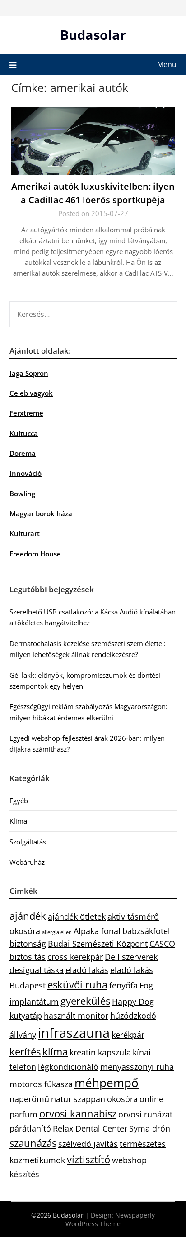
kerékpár (128, 1034)
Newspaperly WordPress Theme (110, 1219)
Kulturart (24, 533)
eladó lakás (86, 969)
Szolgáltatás (27, 841)
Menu (167, 64)
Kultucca (23, 433)
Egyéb (18, 800)
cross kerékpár (75, 956)
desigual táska (36, 969)
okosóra (122, 1098)
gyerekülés (85, 1001)
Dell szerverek (131, 956)
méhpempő (106, 1082)
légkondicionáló (68, 1066)
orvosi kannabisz (77, 1114)
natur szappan (78, 1098)
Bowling (22, 493)
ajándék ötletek (77, 916)
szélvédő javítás (88, 1143)
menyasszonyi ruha (137, 1066)
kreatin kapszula (100, 1052)
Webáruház (27, 862)
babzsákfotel (146, 930)
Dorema (22, 453)
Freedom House (35, 553)
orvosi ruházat (145, 1114)
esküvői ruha (77, 985)
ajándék (27, 916)
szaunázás (32, 1143)
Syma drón (149, 1128)
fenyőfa (123, 985)
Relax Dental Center (90, 1128)
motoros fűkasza (41, 1084)
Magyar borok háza (40, 513)
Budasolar (93, 34)
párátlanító (30, 1128)
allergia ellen (57, 932)
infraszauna (74, 1033)
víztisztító (88, 1159)
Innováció (25, 473)
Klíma (18, 820)
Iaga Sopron (28, 373)
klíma (55, 1052)
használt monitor (76, 1015)
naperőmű (29, 1098)
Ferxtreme (26, 412)
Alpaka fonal (97, 930)
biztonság (27, 943)
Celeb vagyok (31, 393)
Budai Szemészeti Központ (98, 943)
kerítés (25, 1052)
